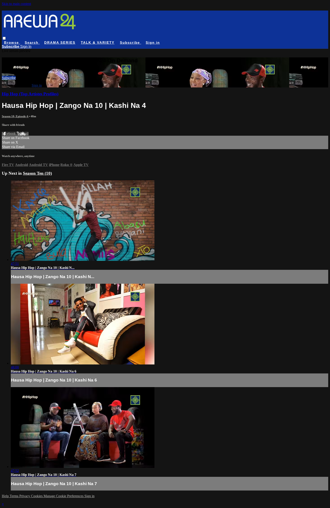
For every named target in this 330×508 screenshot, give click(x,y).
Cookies (37, 496)
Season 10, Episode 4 (15, 116)
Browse (12, 42)
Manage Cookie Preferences (64, 496)
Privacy (25, 496)
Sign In (25, 46)
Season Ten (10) (37, 173)
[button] (4, 38)
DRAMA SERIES (59, 42)
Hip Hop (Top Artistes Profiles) (30, 94)
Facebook (9, 133)
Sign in (153, 42)
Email (24, 133)
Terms (14, 496)
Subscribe (9, 78)
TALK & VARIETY (97, 42)
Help (6, 496)
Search (32, 42)
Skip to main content (16, 4)
